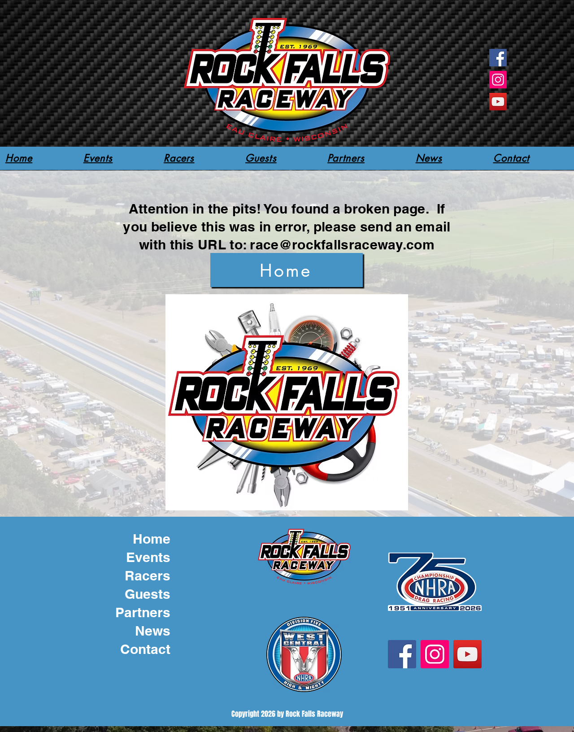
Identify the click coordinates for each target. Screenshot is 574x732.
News (152, 631)
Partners (142, 612)
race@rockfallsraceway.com (342, 244)
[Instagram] (498, 79)
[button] (179, 157)
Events (148, 557)
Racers (147, 575)
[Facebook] (498, 57)
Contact (145, 649)
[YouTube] (498, 101)
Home (151, 539)
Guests (147, 594)
